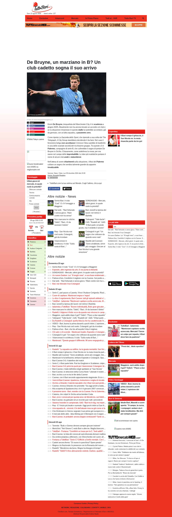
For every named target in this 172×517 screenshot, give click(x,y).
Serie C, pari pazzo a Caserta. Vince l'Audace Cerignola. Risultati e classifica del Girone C (89, 293)
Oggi (110, 227)
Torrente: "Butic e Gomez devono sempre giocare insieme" (76, 426)
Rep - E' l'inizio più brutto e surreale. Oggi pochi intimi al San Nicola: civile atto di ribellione (89, 406)
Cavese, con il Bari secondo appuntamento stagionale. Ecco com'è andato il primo (86, 377)
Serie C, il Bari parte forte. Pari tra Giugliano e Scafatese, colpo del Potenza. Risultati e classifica (92, 363)
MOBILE (103, 507)
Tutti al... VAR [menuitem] (111, 18)
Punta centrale (34, 204)
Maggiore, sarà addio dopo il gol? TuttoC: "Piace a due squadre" (79, 315)
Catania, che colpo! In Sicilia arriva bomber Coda (72, 394)
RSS (109, 507)
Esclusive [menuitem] (43, 18)
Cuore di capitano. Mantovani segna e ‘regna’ (71, 295)
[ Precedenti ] (36, 233)
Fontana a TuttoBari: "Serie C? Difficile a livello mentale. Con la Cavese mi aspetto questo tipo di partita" (95, 440)
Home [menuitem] (29, 18)
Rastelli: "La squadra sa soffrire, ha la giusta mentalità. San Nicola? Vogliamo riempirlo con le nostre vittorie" (97, 349)
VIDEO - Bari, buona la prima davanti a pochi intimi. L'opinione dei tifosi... (82, 324)
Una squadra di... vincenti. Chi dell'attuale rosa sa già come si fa (78, 408)
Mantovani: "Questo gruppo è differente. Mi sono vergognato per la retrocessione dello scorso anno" (93, 340)
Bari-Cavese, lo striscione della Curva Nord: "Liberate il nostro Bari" (80, 372)
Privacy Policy (93, 503)
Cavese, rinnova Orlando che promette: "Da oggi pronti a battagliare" (80, 386)
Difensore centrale (35, 189)
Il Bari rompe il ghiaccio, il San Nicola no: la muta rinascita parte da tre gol (82, 352)
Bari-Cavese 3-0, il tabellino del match (68, 361)
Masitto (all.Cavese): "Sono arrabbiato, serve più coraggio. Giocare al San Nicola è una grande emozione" (92, 246)
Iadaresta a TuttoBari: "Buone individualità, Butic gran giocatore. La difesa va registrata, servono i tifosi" (94, 307)
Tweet (68, 189)
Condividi (55, 189)
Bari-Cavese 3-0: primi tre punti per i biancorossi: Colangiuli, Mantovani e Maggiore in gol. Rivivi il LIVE (95, 366)
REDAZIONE (74, 507)
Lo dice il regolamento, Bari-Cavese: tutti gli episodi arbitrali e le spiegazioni (83, 298)
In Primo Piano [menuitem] (91, 18)
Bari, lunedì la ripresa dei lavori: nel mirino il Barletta (96, 213)
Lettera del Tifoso (116, 342)
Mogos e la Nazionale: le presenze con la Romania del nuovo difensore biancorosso (87, 445)
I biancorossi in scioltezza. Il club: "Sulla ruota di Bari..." (64, 244)
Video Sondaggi (116, 380)
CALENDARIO (85, 507)
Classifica (32, 238)
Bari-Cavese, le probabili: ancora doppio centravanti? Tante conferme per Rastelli (86, 417)
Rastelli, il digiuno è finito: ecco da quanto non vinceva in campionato (81, 312)
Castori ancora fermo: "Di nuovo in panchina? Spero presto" (77, 442)
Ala (30, 201)
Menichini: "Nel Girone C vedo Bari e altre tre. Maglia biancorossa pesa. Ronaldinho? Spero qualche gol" (95, 428)
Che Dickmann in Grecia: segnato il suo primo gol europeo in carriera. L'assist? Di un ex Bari (90, 411)
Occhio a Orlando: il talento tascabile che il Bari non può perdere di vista (82, 383)
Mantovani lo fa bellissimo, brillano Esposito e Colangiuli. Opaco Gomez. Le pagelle (87, 358)
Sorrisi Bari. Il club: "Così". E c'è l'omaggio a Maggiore (64, 203)
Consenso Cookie (80, 503)
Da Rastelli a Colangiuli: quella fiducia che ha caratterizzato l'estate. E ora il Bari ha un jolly (90, 321)
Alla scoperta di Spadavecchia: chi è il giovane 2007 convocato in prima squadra (85, 389)
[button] (36, 207)
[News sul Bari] (42, 7)
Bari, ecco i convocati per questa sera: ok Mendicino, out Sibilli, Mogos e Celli (84, 397)
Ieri (115, 227)
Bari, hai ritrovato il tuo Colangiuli (66, 284)
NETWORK (65, 507)
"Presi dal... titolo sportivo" (132, 346)
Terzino (31, 192)
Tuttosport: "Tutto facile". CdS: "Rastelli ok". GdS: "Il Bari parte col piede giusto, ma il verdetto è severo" (94, 318)
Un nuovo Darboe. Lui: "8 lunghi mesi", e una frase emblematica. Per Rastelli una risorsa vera (91, 275)
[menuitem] (143, 18)
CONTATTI (95, 507)
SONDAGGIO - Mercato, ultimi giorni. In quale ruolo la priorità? (96, 203)
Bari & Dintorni (115, 399)
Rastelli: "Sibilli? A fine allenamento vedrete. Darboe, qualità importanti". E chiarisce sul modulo (91, 451)
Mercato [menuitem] (74, 18)
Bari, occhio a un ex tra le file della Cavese (70, 375)
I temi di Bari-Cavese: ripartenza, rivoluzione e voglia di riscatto (78, 380)
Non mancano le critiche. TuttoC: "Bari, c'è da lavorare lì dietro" (64, 222)
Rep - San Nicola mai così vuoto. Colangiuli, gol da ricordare (63, 234)
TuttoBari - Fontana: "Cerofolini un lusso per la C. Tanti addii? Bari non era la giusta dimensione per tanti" (95, 431)
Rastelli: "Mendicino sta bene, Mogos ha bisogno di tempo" (76, 448)
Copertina (113, 132)
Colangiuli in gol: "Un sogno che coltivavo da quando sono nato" (95, 234)
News (56, 173)
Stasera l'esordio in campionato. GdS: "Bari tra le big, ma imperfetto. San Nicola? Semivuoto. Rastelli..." (95, 403)
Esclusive (113, 322)
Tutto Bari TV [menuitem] (130, 18)
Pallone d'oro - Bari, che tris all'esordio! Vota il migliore (74, 329)
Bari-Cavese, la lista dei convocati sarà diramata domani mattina (79, 434)
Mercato (112, 361)
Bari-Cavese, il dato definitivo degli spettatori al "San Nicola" (77, 369)
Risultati (36, 212)
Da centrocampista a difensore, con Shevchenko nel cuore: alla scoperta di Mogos (86, 437)
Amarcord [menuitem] (59, 18)
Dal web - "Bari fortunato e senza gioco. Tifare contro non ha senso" (64, 213)
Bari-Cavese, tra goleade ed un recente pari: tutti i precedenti (77, 400)
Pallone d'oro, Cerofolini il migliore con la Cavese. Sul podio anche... (80, 278)
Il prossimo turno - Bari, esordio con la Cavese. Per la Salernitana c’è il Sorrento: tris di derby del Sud (94, 391)
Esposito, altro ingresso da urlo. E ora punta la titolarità (74, 270)
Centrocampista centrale (34, 197)
